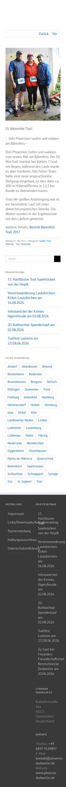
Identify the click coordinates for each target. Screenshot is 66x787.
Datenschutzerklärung (18, 548)
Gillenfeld (30, 397)
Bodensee (35, 374)
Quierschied (45, 459)
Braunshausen (17, 382)
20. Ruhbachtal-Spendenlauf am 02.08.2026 (47, 613)
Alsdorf (12, 366)
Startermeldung (18, 531)
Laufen (42, 240)
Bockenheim (16, 374)
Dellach (52, 382)
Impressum (16, 514)
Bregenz (36, 382)
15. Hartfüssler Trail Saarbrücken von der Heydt (48, 523)
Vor (54, 33)
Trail (49, 240)
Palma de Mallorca (20, 459)
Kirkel (22, 413)
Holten (35, 405)
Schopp (53, 474)
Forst (47, 389)
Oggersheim (16, 451)
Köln (34, 413)
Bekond (47, 366)
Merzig (42, 435)
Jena (10, 413)
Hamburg (48, 397)
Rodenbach (15, 466)
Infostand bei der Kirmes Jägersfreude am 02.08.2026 (47, 584)
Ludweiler (14, 428)
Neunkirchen (35, 443)
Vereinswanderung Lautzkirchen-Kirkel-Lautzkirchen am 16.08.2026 (32, 298)
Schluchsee (15, 474)
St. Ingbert (24, 481)
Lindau (42, 420)
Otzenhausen (37, 451)
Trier (39, 481)
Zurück (44, 33)
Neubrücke (26, 244)
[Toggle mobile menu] (59, 6)
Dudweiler (32, 389)
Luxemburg (33, 428)
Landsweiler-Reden (20, 420)
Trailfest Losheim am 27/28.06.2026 (48, 636)
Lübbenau (14, 435)
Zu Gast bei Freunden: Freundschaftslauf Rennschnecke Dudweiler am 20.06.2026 (48, 661)
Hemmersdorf (17, 405)
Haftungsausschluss (18, 540)
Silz (10, 481)
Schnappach (35, 474)
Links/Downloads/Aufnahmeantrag (18, 522)
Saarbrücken (35, 466)
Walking (9, 244)
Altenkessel (29, 366)
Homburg (51, 405)
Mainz (29, 435)
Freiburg (13, 397)
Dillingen (14, 389)
